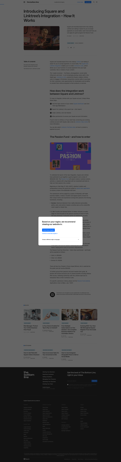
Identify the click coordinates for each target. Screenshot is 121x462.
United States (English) (48, 230)
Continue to (50, 233)
